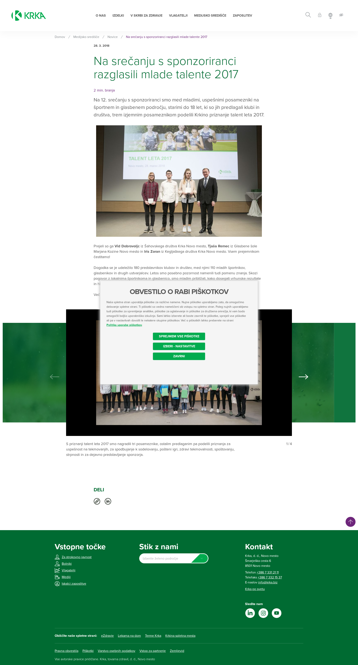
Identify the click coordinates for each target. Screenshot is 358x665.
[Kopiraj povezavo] (97, 501)
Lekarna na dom (129, 636)
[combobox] (173, 558)
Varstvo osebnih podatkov (116, 651)
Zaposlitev (242, 15)
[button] (303, 377)
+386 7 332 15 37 (270, 577)
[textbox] (173, 559)
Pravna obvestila (66, 651)
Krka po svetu (255, 589)
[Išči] (308, 15)
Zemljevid (177, 651)
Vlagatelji (178, 15)
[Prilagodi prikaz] (341, 15)
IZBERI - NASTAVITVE (179, 346)
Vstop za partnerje (152, 651)
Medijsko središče (210, 15)
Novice (113, 37)
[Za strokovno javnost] (320, 15)
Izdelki (118, 15)
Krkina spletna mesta (180, 636)
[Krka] (28, 15)
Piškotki (88, 651)
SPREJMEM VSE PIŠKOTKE (179, 336)
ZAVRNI (179, 356)
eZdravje (107, 636)
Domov (60, 37)
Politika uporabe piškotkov (124, 325)
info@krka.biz (268, 582)
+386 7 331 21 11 (268, 572)
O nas (101, 15)
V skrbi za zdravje (146, 15)
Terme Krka (153, 636)
